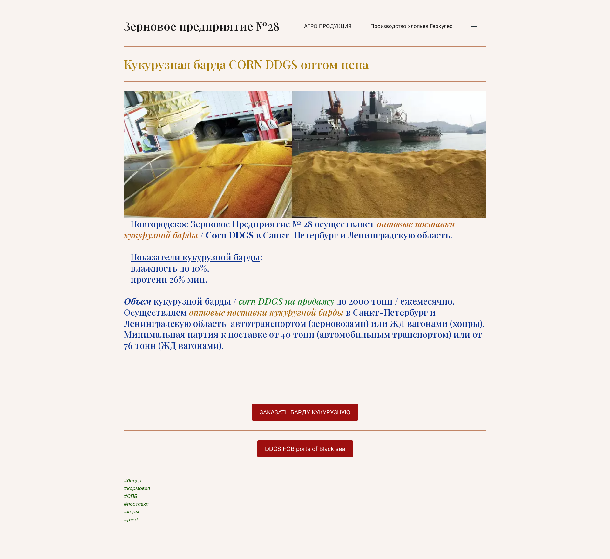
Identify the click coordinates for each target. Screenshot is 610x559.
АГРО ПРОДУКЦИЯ (327, 26)
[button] (474, 26)
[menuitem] (328, 26)
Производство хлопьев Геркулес (411, 26)
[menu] (386, 26)
